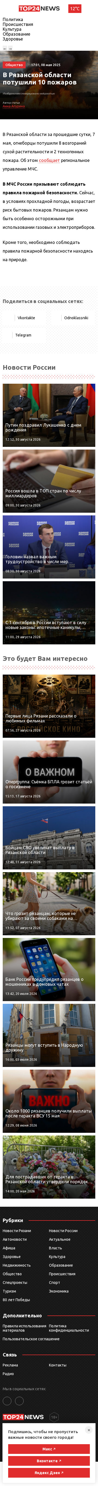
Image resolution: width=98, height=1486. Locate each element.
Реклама (10, 1365)
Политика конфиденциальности (69, 1328)
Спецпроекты (15, 1282)
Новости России (63, 1231)
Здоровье (13, 38)
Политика (13, 19)
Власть (55, 1248)
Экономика (59, 1291)
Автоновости (15, 1239)
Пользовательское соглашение (31, 1339)
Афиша (9, 1248)
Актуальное (60, 1239)
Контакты (57, 1365)
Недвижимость (17, 1265)
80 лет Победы (16, 1300)
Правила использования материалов (24, 1328)
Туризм (9, 1291)
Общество (12, 1274)
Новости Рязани (17, 1231)
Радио (8, 1374)
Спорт (54, 1282)
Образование (16, 34)
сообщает (49, 160)
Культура (12, 29)
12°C (74, 8)
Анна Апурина (14, 106)
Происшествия (18, 24)
